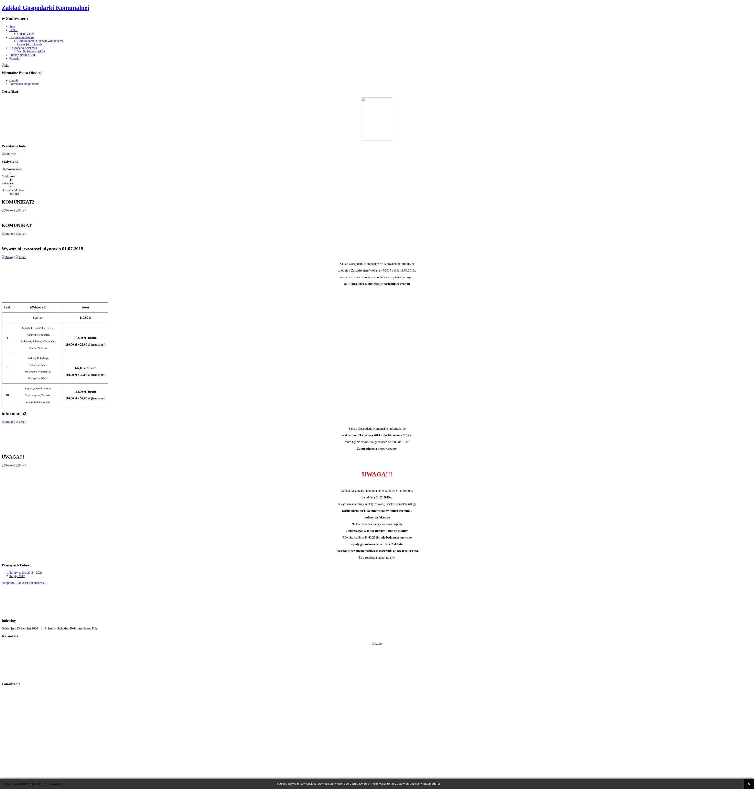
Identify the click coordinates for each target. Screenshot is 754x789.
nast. (26, 582)
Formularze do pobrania (24, 83)
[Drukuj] (8, 210)
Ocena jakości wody (30, 44)
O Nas (13, 30)
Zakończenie (37, 582)
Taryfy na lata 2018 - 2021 (25, 572)
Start (12, 26)
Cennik (13, 80)
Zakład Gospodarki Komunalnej (46, 7)
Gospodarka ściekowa (23, 48)
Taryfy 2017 (17, 576)
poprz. (11, 582)
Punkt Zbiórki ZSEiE (22, 55)
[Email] (21, 210)
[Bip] (5, 65)
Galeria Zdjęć (25, 33)
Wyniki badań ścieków (31, 51)
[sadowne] (9, 153)
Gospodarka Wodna (21, 37)
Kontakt (14, 58)
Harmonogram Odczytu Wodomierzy (40, 40)
